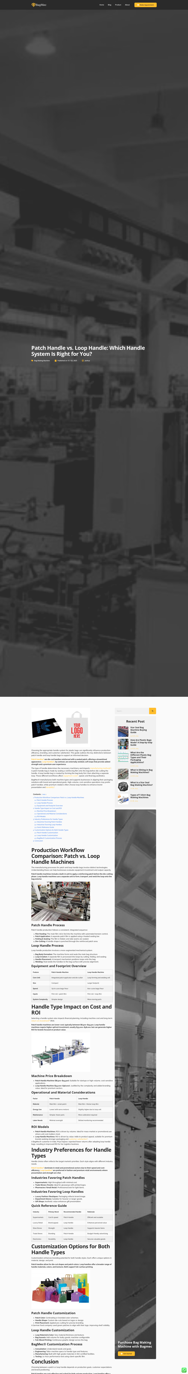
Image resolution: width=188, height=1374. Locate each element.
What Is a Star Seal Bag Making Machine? (141, 783)
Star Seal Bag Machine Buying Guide (138, 730)
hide (44, 794)
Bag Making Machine (42, 361)
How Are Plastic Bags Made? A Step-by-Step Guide (141, 742)
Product (118, 5)
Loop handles (48, 762)
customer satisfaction (78, 1139)
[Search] (152, 711)
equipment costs (70, 776)
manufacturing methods (100, 768)
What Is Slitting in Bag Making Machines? (141, 771)
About (127, 5)
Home (101, 5)
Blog (109, 5)
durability (50, 787)
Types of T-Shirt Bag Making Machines (140, 796)
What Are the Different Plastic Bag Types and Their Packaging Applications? (140, 757)
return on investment (40, 1021)
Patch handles (37, 759)
